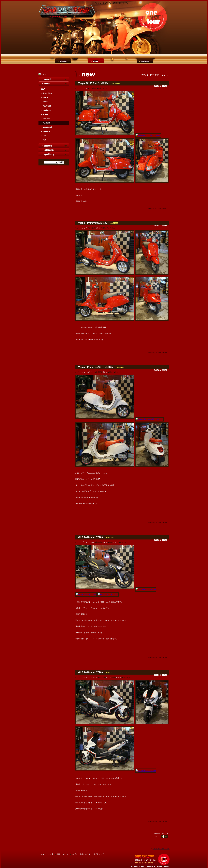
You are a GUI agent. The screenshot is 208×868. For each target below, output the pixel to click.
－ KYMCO (45, 102)
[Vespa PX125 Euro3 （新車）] (104, 135)
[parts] (53, 145)
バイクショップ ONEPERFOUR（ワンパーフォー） (152, 859)
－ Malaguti (45, 119)
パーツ (112, 60)
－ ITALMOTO (46, 131)
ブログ (161, 60)
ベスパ (63, 60)
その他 (128, 60)
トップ (46, 60)
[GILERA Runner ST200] (104, 589)
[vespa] (53, 75)
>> (166, 837)
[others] (53, 150)
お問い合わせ (85, 854)
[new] (53, 83)
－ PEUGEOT (46, 106)
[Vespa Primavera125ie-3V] (104, 275)
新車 (96, 60)
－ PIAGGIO (45, 123)
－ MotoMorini (46, 127)
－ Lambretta (46, 110)
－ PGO (43, 140)
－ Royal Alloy (46, 93)
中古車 (79, 60)
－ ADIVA (44, 114)
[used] (53, 79)
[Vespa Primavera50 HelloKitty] (104, 419)
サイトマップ (98, 854)
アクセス (145, 60)
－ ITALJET (45, 97)
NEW (43, 89)
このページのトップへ (161, 848)
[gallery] (53, 154)
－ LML (43, 136)
